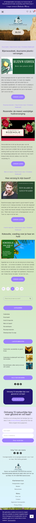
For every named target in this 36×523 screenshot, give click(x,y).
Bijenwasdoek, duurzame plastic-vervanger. (18, 52)
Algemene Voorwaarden (18, 502)
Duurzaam (5, 47)
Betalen (18, 486)
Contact (18, 499)
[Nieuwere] (3, 289)
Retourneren (18, 489)
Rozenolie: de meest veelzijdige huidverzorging (18, 112)
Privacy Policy (18, 505)
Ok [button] (31, 516)
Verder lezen (18, 97)
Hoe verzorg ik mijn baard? (18, 178)
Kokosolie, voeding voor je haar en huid (18, 235)
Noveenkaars (7, 326)
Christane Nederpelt (27, 47)
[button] (2, 11)
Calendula (6, 314)
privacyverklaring (16, 420)
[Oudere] (21, 289)
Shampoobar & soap (9, 332)
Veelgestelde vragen (18, 483)
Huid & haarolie (8, 227)
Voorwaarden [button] (12, 520)
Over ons (18, 496)
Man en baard (8, 172)
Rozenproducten (8, 105)
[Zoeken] (30, 298)
